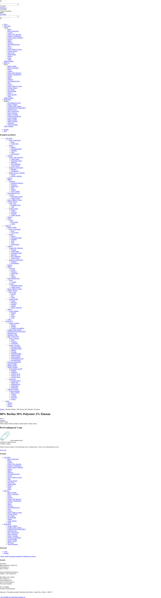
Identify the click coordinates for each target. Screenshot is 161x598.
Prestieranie (14, 387)
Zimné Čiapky (15, 166)
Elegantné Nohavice (17, 183)
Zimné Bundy (15, 154)
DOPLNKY (7, 99)
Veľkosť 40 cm (15, 377)
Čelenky (13, 250)
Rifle (12, 188)
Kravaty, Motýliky (16, 176)
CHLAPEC (7, 26)
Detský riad (14, 382)
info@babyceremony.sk (18, 597)
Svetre (9, 58)
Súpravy (9, 56)
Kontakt (6, 129)
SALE (6, 24)
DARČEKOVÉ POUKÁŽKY (16, 108)
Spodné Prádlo (11, 91)
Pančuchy (14, 212)
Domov (2, 409)
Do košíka (3, 14)
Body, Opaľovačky (13, 31)
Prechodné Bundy (16, 149)
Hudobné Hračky (16, 353)
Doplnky (13, 370)
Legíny (13, 210)
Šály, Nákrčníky (16, 164)
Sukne (13, 297)
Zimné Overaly (15, 198)
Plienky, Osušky (12, 119)
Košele (13, 174)
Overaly (9, 48)
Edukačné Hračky (16, 348)
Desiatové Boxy (16, 381)
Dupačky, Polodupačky (14, 36)
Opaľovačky (15, 144)
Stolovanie (10, 123)
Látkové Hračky (16, 355)
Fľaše (13, 340)
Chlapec (9, 403)
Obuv (9, 46)
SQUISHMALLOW (17, 358)
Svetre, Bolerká (12, 94)
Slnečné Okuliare (12, 121)
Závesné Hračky (16, 360)
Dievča (9, 404)
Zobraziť (2, 420)
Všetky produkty (9, 61)
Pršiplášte (14, 150)
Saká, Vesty (10, 53)
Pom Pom (14, 397)
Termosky (14, 342)
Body (12, 142)
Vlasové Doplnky (12, 124)
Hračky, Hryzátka (12, 114)
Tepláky (13, 190)
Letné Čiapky (15, 159)
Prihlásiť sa (3, 8)
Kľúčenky (14, 372)
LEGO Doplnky (12, 118)
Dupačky (14, 169)
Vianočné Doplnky (13, 389)
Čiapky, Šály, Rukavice (14, 34)
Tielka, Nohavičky (16, 307)
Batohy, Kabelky (12, 104)
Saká (12, 207)
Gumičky (14, 396)
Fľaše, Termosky (12, 113)
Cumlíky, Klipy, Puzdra (14, 106)
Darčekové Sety (12, 109)
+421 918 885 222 (5, 597)
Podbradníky (15, 386)
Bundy (9, 29)
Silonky (13, 306)
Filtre (1, 418)
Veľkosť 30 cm (15, 375)
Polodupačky (15, 171)
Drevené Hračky (16, 347)
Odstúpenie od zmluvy (29, 556)
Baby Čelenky (15, 392)
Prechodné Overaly (17, 196)
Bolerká (13, 313)
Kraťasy (9, 39)
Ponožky (13, 213)
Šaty (12, 296)
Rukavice (14, 162)
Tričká (9, 59)
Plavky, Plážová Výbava (14, 49)
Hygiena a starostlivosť (14, 116)
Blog (5, 131)
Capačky (10, 33)
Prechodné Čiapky (16, 161)
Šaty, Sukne (10, 89)
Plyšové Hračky (16, 357)
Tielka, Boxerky (16, 215)
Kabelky (13, 326)
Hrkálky (13, 350)
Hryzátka (14, 352)
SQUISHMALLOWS (14, 103)
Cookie (2, 556)
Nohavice (10, 43)
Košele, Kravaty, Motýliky (15, 38)
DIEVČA (7, 63)
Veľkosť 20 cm (15, 374)
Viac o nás (3, 450)
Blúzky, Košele (11, 66)
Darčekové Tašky (12, 335)
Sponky (13, 399)
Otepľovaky (14, 186)
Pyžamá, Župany (12, 51)
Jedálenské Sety (15, 384)
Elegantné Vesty (16, 205)
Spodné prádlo (11, 54)
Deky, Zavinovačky (13, 111)
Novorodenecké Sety (13, 44)
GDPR (7, 556)
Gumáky (13, 282)
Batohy (13, 325)
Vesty (12, 152)
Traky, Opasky (15, 191)
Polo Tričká (14, 222)
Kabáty (13, 147)
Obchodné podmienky (15, 556)
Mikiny (9, 41)
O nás (5, 551)
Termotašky (14, 343)
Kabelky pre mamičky (17, 328)
